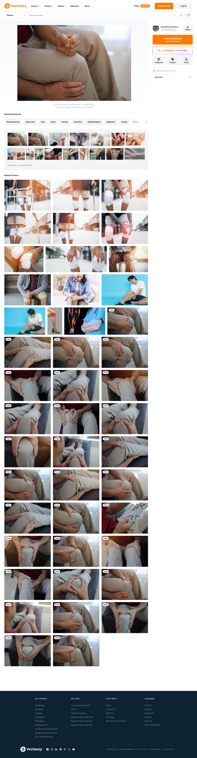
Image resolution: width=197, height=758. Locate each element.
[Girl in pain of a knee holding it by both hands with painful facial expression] (76, 289)
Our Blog (110, 717)
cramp (124, 122)
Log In (183, 6)
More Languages (152, 725)
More (87, 6)
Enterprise (40, 717)
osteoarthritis (13, 122)
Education (39, 721)
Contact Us (111, 709)
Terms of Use (142, 749)
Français (148, 721)
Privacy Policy (155, 749)
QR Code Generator (44, 736)
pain (43, 122)
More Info (159, 77)
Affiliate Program (78, 713)
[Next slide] (144, 122)
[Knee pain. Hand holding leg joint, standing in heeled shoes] (54, 321)
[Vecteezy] (15, 6)
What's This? (171, 71)
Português (149, 713)
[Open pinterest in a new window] (60, 749)
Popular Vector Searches (82, 717)
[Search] (181, 15)
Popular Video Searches (81, 725)
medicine (111, 122)
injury (136, 122)
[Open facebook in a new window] (47, 749)
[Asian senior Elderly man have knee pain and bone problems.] (27, 195)
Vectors (34, 6)
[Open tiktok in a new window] (65, 749)
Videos (61, 6)
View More (135, 154)
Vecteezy (39, 709)
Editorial (74, 6)
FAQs (108, 705)
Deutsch (148, 717)
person (64, 122)
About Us (110, 713)
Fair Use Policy (169, 749)
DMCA (73, 709)
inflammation (94, 122)
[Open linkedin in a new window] (56, 749)
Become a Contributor (116, 721)
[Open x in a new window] (69, 749)
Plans (136, 6)
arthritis (78, 122)
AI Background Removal (46, 732)
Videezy (38, 713)
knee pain (30, 122)
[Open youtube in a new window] (73, 749)
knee (53, 122)
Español (148, 709)
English (148, 705)
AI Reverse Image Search (46, 729)
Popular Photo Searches (81, 721)
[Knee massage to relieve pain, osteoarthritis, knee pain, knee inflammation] (127, 321)
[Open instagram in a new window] (52, 749)
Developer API (41, 725)
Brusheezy (40, 705)
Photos (47, 6)
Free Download (173, 39)
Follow (188, 30)
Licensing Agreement (80, 705)
